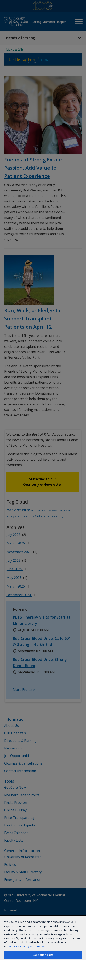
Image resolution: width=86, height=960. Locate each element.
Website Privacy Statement (26, 946)
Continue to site (42, 955)
